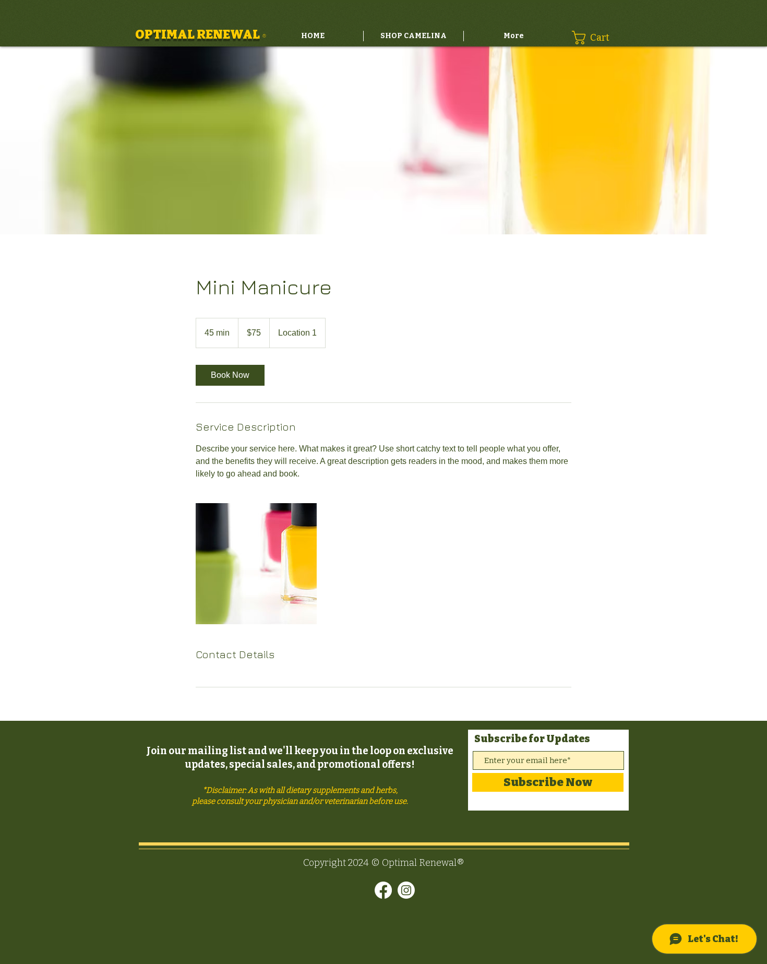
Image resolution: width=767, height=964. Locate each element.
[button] (597, 37)
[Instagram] (406, 890)
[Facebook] (383, 890)
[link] (230, 375)
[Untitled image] (256, 563)
